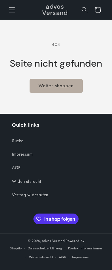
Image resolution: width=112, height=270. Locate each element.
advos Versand (53, 240)
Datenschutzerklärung (45, 248)
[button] (12, 9)
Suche (18, 141)
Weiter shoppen (56, 85)
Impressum (22, 154)
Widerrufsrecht (26, 181)
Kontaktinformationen (85, 248)
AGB (16, 168)
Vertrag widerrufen (30, 195)
